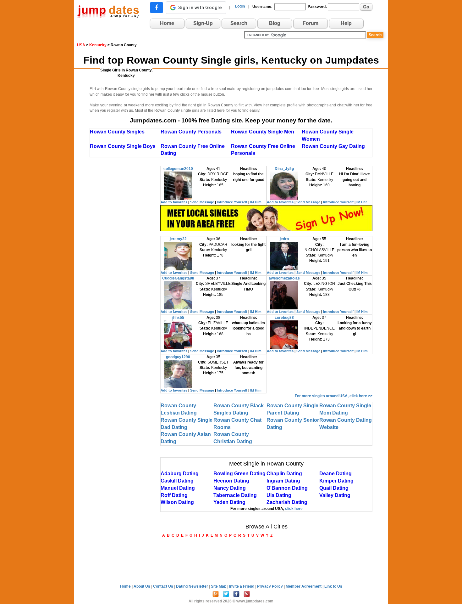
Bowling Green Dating (239, 473)
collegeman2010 (178, 169)
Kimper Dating (336, 480)
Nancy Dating (229, 488)
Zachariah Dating (287, 502)
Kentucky (98, 45)
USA (81, 45)
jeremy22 (178, 239)
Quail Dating (334, 488)
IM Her (361, 202)
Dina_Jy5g (284, 169)
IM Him (255, 202)
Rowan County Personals (191, 131)
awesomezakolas (284, 278)
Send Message (202, 202)
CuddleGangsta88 (178, 278)
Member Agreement (304, 586)
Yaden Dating (229, 502)
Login (240, 6)
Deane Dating (335, 473)
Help (346, 23)
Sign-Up (203, 23)
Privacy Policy (270, 586)
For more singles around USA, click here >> (333, 396)
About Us (142, 586)
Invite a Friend (242, 586)
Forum (310, 23)
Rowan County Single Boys (123, 146)
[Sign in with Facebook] (156, 7)
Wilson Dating (177, 502)
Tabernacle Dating (235, 495)
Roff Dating (174, 495)
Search (238, 23)
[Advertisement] (125, 260)
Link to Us (333, 586)
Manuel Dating (178, 488)
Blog (274, 23)
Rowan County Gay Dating (333, 146)
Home (167, 23)
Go (366, 6)
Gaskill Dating (177, 480)
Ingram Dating (283, 480)
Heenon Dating (231, 480)
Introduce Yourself (232, 202)
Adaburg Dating (180, 473)
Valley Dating (334, 495)
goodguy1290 (178, 357)
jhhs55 (178, 317)
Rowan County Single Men (262, 131)
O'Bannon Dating (287, 488)
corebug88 (284, 317)
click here (294, 508)
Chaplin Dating (284, 473)
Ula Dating (279, 495)
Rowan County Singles (117, 131)
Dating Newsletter (192, 586)
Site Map (219, 586)
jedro (284, 239)
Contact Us (163, 586)
